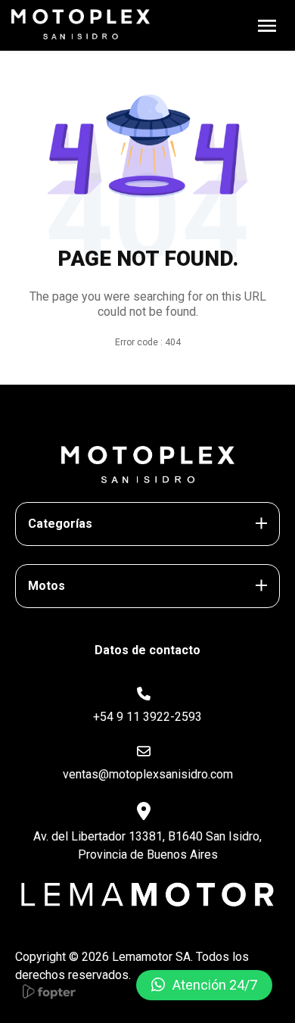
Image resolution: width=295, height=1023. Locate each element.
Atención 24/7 (214, 985)
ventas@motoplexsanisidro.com (148, 774)
